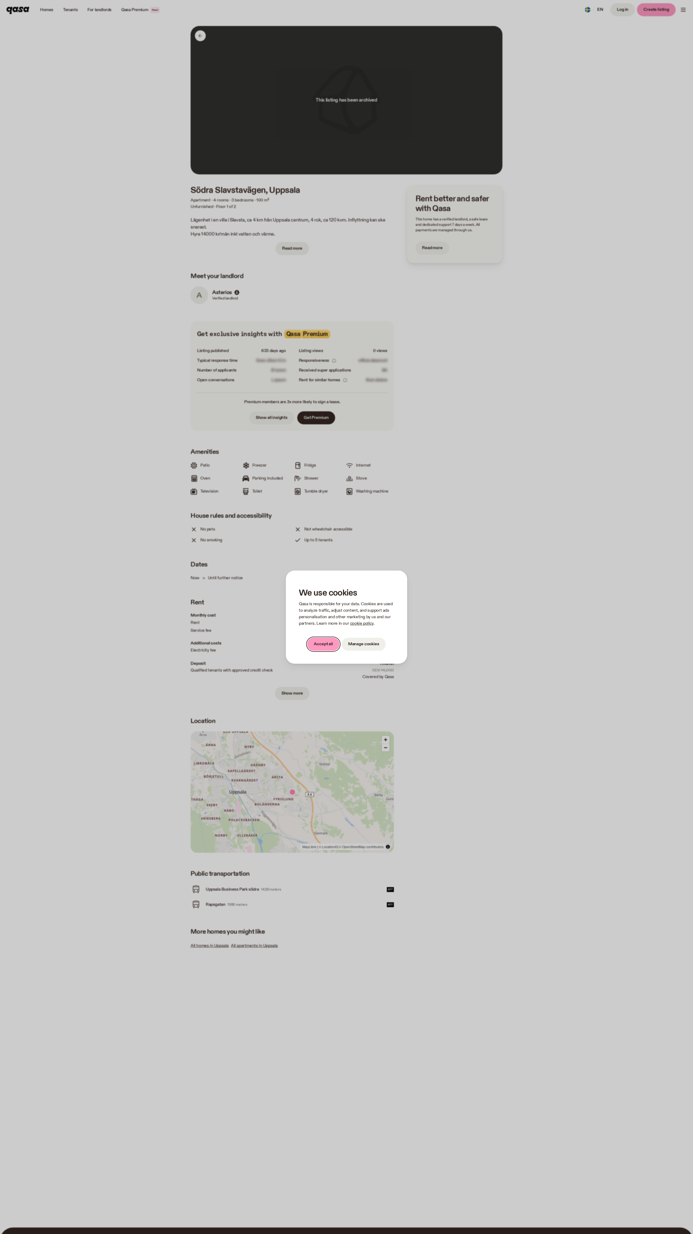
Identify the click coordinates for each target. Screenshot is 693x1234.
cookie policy (362, 623)
